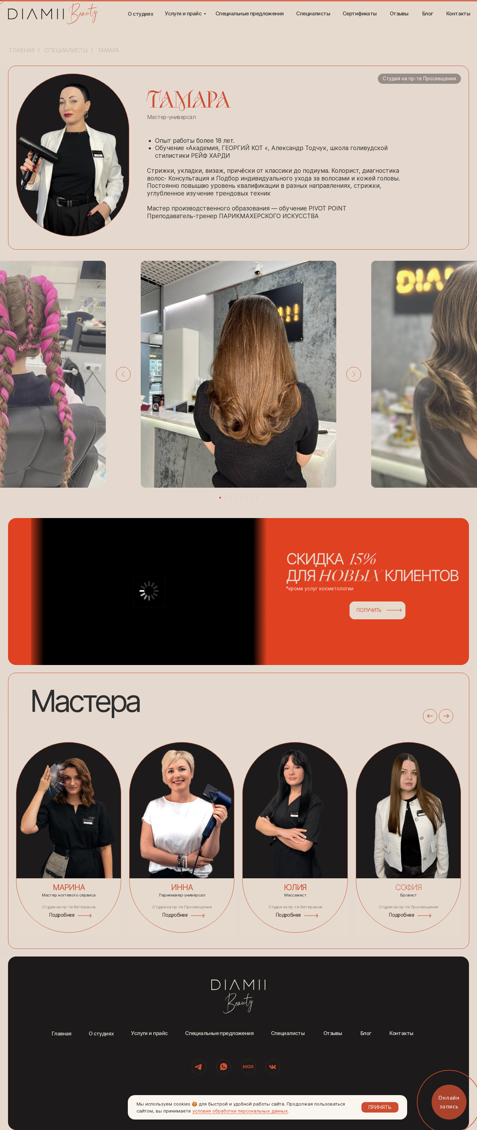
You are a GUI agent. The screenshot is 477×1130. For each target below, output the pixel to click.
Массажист (295, 895)
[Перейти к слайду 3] (231, 497)
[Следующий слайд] (353, 374)
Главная (22, 50)
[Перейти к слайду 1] (220, 497)
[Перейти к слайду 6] (246, 497)
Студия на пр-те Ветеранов (295, 906)
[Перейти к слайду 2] (225, 497)
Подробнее (288, 915)
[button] (264, 591)
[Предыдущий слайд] (123, 374)
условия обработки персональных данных (240, 1111)
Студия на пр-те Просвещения (408, 906)
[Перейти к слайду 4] (236, 497)
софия (408, 887)
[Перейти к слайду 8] (257, 497)
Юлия (295, 887)
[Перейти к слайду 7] (251, 497)
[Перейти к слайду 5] (241, 497)
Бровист (408, 895)
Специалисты (66, 50)
